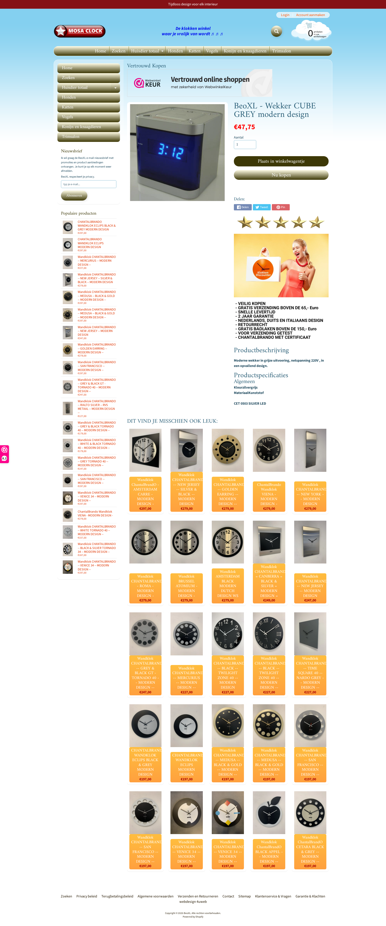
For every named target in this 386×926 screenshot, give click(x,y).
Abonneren (74, 196)
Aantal (238, 137)
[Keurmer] (281, 225)
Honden (175, 51)
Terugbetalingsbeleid (117, 896)
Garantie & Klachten (310, 896)
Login (285, 15)
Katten (195, 51)
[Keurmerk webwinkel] (199, 83)
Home (100, 51)
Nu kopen (281, 175)
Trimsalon (281, 51)
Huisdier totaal (148, 51)
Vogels (212, 51)
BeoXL (187, 913)
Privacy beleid (86, 896)
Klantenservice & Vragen (273, 896)
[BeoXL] (81, 31)
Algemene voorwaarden (156, 896)
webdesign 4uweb (193, 901)
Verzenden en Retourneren (198, 896)
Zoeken (119, 51)
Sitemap (244, 896)
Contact (228, 896)
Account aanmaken (310, 15)
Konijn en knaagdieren (245, 51)
